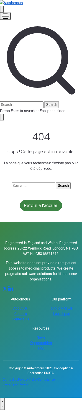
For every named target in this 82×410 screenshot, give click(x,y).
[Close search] (2, 117)
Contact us (10, 379)
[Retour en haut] (2, 404)
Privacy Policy (28, 379)
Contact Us (20, 319)
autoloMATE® (62, 308)
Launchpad (61, 314)
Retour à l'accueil (41, 205)
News (41, 337)
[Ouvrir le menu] (5, 16)
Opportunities (41, 343)
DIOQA (49, 373)
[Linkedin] (10, 288)
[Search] (2, 9)
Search (51, 104)
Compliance (46, 379)
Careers (20, 314)
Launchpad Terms (16, 384)
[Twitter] (5, 288)
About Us (20, 308)
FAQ (41, 348)
